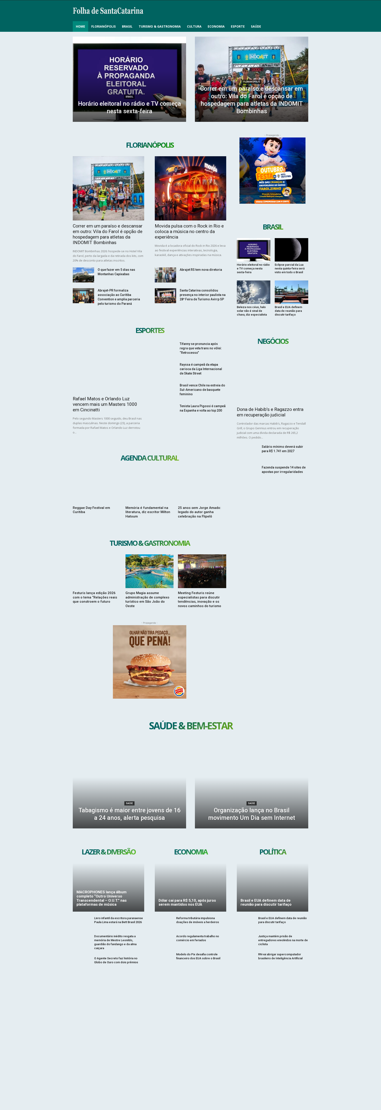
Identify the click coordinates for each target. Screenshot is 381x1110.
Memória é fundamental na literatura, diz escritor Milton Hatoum (147, 512)
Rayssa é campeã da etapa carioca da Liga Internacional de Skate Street (201, 369)
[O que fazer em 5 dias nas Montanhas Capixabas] (83, 274)
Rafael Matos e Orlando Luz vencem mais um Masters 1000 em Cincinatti (105, 404)
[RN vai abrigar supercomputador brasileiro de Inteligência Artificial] (246, 959)
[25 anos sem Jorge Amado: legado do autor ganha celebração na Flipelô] (202, 486)
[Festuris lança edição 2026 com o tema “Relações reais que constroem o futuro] (97, 571)
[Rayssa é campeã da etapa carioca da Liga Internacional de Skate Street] (165, 369)
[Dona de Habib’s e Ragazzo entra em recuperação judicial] (272, 378)
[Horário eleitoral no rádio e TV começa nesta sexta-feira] (129, 79)
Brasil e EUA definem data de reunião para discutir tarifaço (288, 310)
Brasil (129, 97)
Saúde (129, 803)
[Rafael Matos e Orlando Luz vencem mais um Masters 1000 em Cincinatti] (108, 367)
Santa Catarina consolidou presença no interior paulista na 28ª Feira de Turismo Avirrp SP (203, 295)
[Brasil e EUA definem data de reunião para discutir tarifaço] (291, 292)
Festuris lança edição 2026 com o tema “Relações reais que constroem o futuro (95, 597)
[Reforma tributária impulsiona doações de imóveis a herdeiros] (164, 923)
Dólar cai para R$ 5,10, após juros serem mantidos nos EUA (187, 902)
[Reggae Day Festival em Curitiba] (97, 486)
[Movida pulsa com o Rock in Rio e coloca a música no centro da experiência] (190, 188)
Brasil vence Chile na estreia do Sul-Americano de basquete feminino (202, 390)
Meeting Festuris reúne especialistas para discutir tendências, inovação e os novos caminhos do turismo (199, 599)
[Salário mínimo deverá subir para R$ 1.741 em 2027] (247, 451)
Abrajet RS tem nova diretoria (201, 269)
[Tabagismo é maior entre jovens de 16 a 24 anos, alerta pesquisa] (129, 785)
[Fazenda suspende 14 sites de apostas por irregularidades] (247, 472)
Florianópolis (251, 82)
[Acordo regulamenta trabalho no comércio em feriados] (164, 941)
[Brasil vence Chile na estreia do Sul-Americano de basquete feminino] (165, 390)
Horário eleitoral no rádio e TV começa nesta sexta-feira (253, 268)
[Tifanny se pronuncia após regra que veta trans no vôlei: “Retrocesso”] (165, 349)
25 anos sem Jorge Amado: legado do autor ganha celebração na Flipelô (199, 512)
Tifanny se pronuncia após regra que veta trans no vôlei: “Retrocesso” (201, 348)
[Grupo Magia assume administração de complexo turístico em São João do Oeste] (149, 571)
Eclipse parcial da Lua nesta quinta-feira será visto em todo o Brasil (289, 268)
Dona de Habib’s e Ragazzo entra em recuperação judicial (270, 412)
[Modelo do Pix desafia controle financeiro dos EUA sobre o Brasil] (164, 959)
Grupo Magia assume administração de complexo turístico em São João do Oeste (147, 599)
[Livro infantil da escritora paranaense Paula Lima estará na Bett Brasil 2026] (82, 923)
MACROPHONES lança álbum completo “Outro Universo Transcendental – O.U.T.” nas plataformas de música (102, 898)
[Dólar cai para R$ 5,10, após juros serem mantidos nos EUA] (190, 887)
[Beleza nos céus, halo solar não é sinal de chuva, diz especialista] (253, 292)
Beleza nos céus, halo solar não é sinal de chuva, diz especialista (252, 310)
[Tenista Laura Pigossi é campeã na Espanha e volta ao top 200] (165, 411)
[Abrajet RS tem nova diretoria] (165, 274)
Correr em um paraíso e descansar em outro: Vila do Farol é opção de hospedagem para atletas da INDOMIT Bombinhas (107, 234)
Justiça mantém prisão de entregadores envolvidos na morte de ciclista (283, 940)
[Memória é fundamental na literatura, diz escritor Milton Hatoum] (149, 486)
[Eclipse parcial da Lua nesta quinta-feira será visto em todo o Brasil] (291, 250)
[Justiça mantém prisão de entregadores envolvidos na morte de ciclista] (246, 941)
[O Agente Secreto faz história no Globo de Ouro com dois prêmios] (82, 963)
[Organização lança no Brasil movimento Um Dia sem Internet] (251, 785)
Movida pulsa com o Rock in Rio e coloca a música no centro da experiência (189, 231)
